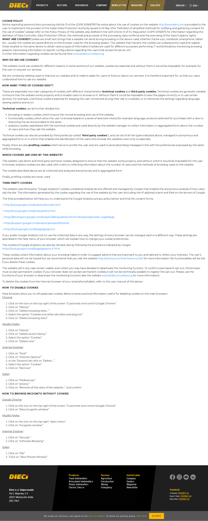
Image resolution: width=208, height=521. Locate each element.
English (180, 5)
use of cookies (97, 516)
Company (101, 5)
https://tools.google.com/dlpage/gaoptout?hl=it (31, 248)
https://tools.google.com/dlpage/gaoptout (29, 229)
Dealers (155, 5)
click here (141, 516)
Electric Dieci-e (76, 487)
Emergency (106, 487)
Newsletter (119, 5)
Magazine (137, 5)
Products (42, 5)
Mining (104, 484)
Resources (81, 5)
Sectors (62, 5)
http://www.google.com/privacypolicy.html (29, 210)
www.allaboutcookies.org (88, 53)
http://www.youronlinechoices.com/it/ (120, 258)
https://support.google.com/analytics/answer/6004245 (36, 223)
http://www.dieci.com (171, 24)
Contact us (183, 492)
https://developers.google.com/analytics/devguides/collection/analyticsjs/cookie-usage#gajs (59, 217)
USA (195, 5)
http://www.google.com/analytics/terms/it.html (32, 204)
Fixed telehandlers (78, 478)
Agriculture (106, 478)
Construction (107, 481)
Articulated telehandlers (81, 481)
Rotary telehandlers (78, 484)
